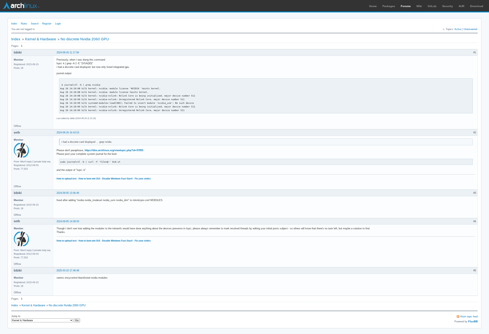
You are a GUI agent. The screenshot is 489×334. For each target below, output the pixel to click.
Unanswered (470, 29)
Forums (406, 6)
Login (58, 23)
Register (46, 23)
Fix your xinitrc (143, 178)
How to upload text (67, 178)
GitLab (432, 6)
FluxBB (473, 321)
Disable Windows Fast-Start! (117, 178)
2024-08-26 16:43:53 (68, 132)
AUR (461, 6)
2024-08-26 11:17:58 (68, 52)
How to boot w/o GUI (89, 178)
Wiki (419, 6)
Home (373, 6)
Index (14, 23)
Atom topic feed (469, 316)
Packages (388, 6)
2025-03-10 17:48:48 (68, 270)
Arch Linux (21, 6)
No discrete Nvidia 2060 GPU (85, 39)
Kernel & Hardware (40, 39)
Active (457, 29)
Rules (24, 23)
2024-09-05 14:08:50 (68, 221)
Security (447, 6)
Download (476, 6)
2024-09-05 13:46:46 (68, 192)
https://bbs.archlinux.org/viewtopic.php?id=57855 (114, 150)
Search (35, 23)
